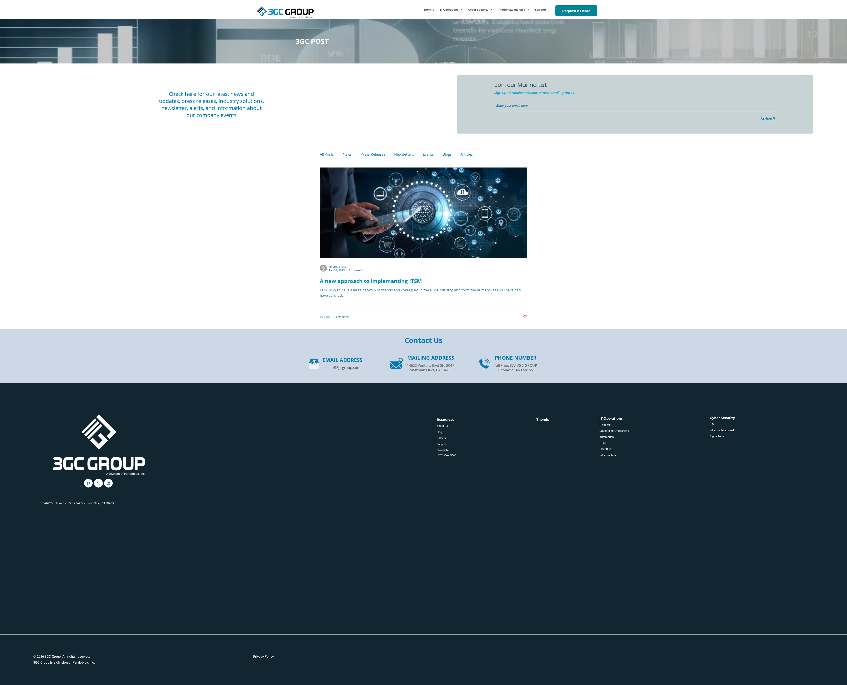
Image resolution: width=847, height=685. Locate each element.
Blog (439, 432)
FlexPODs (605, 449)
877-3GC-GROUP (523, 365)
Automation (607, 437)
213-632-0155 (522, 370)
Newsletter (443, 450)
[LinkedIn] (108, 483)
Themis (542, 419)
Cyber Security (722, 418)
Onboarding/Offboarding (614, 430)
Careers (441, 438)
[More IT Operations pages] (461, 10)
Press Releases (373, 154)
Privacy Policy (263, 657)
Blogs (447, 154)
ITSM (602, 443)
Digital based (717, 436)
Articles (467, 154)
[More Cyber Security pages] (491, 10)
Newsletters (404, 154)
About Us (442, 426)
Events (428, 154)
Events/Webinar (446, 455)
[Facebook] (88, 483)
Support (441, 444)
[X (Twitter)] (98, 483)
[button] (576, 11)
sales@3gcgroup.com (342, 367)
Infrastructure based (722, 430)
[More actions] (526, 268)
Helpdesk (605, 424)
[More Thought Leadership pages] (528, 10)
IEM (712, 424)
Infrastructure (608, 455)
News (347, 154)
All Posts (327, 154)
